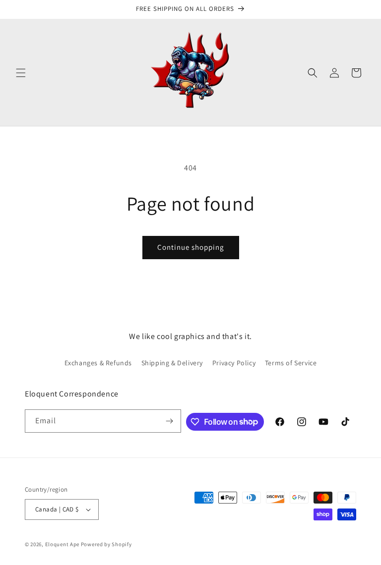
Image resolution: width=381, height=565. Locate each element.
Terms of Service (291, 362)
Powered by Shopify (106, 544)
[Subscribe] (170, 421)
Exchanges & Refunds (98, 362)
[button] (21, 73)
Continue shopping (190, 247)
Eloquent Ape (62, 544)
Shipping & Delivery (172, 362)
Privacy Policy (233, 362)
